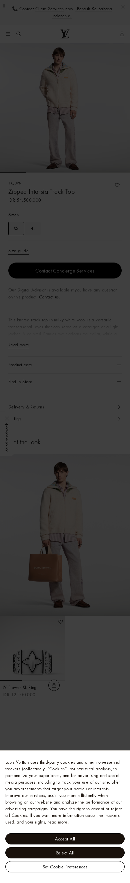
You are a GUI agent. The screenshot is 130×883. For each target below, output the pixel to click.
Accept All (65, 839)
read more (58, 822)
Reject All (65, 853)
